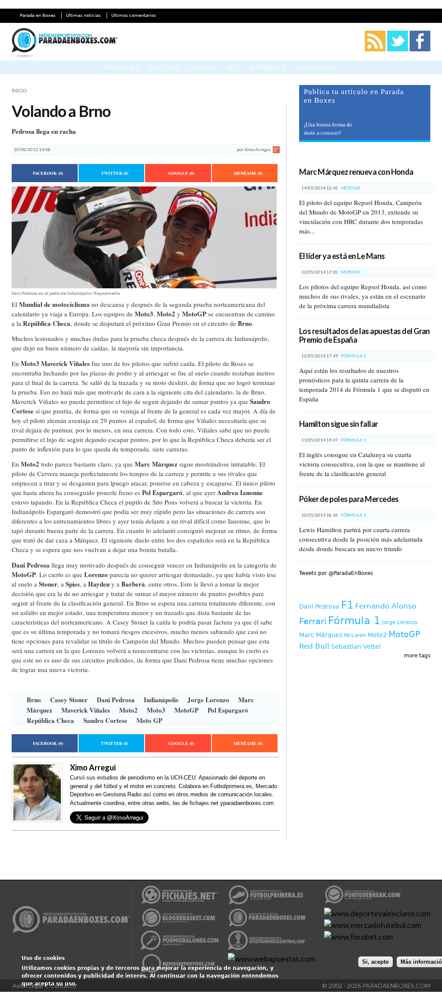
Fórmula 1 (121, 67)
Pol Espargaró (228, 710)
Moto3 (156, 710)
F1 (347, 605)
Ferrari (312, 621)
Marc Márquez (320, 634)
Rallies (202, 67)
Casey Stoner (69, 699)
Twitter (114, 173)
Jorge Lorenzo (208, 699)
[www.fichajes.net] (179, 901)
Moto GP (165, 67)
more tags (417, 656)
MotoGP (186, 710)
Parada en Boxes (37, 15)
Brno (34, 699)
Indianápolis (161, 699)
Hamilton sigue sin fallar (338, 424)
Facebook (48, 173)
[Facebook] (420, 50)
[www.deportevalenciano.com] (377, 913)
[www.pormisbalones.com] (179, 947)
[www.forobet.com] (358, 936)
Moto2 (128, 710)
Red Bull (314, 646)
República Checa (50, 720)
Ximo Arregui (257, 149)
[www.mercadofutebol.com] (372, 925)
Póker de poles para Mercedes (349, 499)
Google (181, 173)
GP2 (232, 67)
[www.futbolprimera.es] (267, 901)
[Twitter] (397, 50)
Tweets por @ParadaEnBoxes (336, 573)
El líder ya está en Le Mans (342, 256)
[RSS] (375, 50)
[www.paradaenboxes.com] (71, 920)
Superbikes (267, 67)
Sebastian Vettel (356, 646)
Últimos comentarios (133, 15)
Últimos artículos (336, 156)
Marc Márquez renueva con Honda (356, 172)
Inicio (19, 90)
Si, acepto (375, 962)
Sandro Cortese (105, 720)
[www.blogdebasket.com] (179, 924)
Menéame (248, 173)
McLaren (355, 635)
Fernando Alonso (385, 606)
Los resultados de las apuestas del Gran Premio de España (364, 335)
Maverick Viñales (85, 710)
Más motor (316, 67)
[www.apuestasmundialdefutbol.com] (267, 947)
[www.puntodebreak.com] (363, 901)
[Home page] (64, 44)
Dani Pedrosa (116, 699)
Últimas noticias (83, 15)
